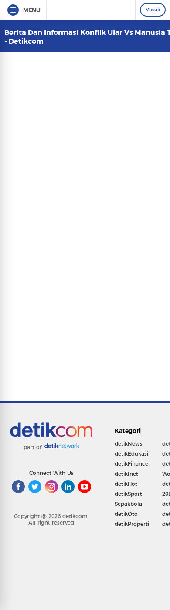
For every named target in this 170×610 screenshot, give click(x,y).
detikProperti (132, 524)
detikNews (129, 443)
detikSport (128, 494)
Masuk (152, 10)
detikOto (126, 514)
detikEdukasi (131, 453)
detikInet (126, 473)
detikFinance (131, 463)
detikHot (126, 484)
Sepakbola (128, 504)
